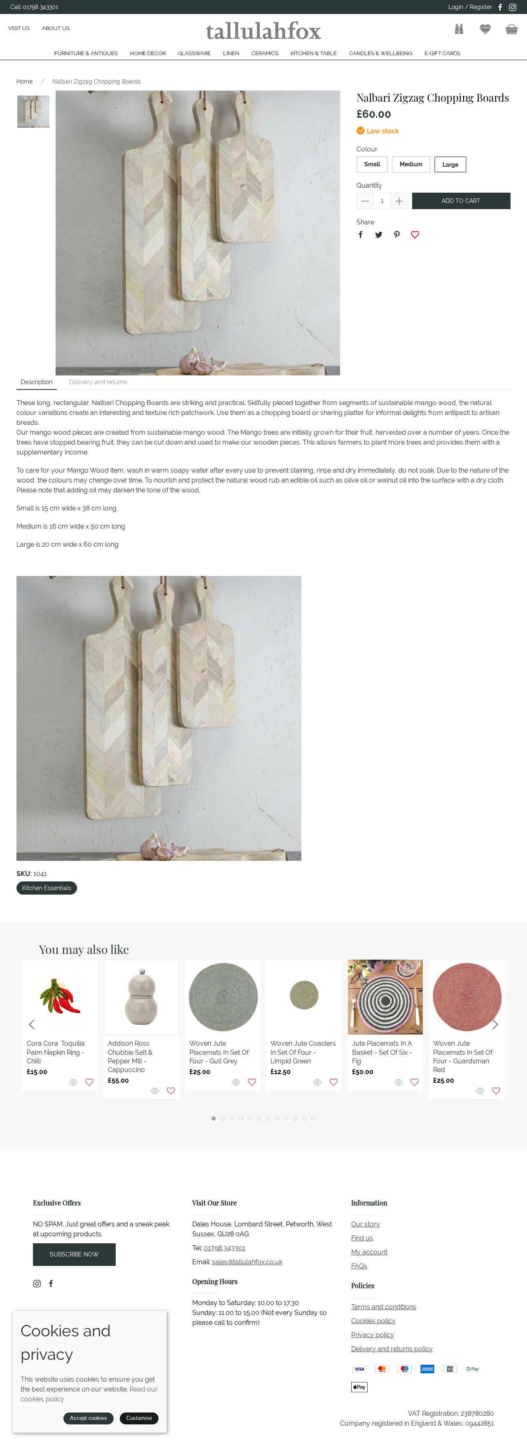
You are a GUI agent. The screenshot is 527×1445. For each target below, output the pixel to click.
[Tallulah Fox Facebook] (500, 7)
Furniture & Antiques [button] (86, 53)
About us (56, 28)
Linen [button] (231, 53)
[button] (459, 29)
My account (369, 1252)
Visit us (19, 28)
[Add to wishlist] (89, 1082)
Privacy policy (372, 1335)
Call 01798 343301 (34, 7)
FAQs (359, 1266)
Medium (411, 164)
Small (372, 164)
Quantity (369, 185)
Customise (139, 1418)
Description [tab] (37, 381)
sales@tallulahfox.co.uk (247, 1262)
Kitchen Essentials (46, 888)
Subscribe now (74, 1254)
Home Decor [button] (148, 53)
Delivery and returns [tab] (98, 381)
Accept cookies (88, 1418)
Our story (365, 1224)
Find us (362, 1238)
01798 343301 (224, 1248)
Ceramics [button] (265, 53)
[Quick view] (74, 1082)
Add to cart (461, 201)
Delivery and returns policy (392, 1349)
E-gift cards (442, 53)
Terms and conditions (383, 1307)
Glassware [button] (194, 53)
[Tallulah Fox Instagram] (512, 7)
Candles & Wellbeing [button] (380, 53)
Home (24, 81)
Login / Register (470, 7)
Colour (367, 149)
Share (365, 222)
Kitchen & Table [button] (314, 53)
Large (450, 164)
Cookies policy (373, 1321)
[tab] (214, 1118)
